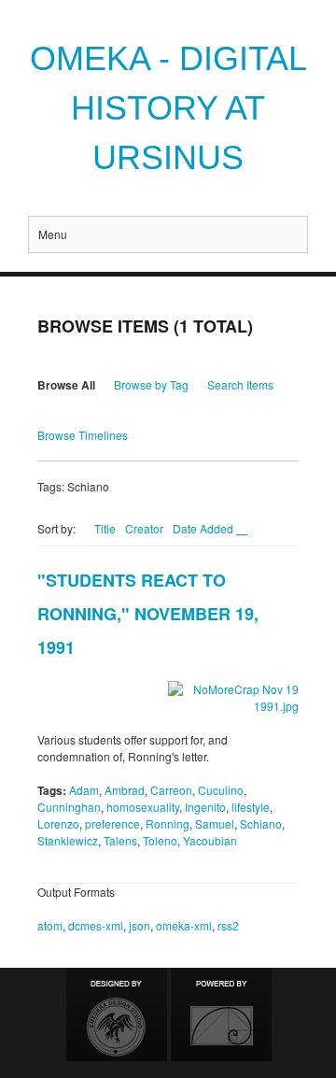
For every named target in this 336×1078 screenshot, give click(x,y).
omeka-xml (184, 925)
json (139, 925)
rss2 (228, 925)
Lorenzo (58, 823)
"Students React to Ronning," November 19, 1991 (148, 614)
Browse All (66, 384)
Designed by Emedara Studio (116, 1014)
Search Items (240, 384)
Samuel (214, 823)
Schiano (261, 823)
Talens (120, 840)
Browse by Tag (151, 384)
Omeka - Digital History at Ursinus (168, 108)
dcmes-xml (95, 925)
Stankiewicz (67, 840)
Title (105, 528)
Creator (144, 528)
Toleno (160, 840)
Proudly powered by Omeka (221, 1014)
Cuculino (221, 790)
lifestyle (250, 807)
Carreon (171, 790)
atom (50, 925)
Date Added (204, 528)
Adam (84, 790)
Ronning (167, 823)
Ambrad (125, 790)
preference (112, 823)
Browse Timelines (82, 435)
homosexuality (142, 807)
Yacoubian (210, 840)
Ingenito (205, 807)
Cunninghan (69, 807)
